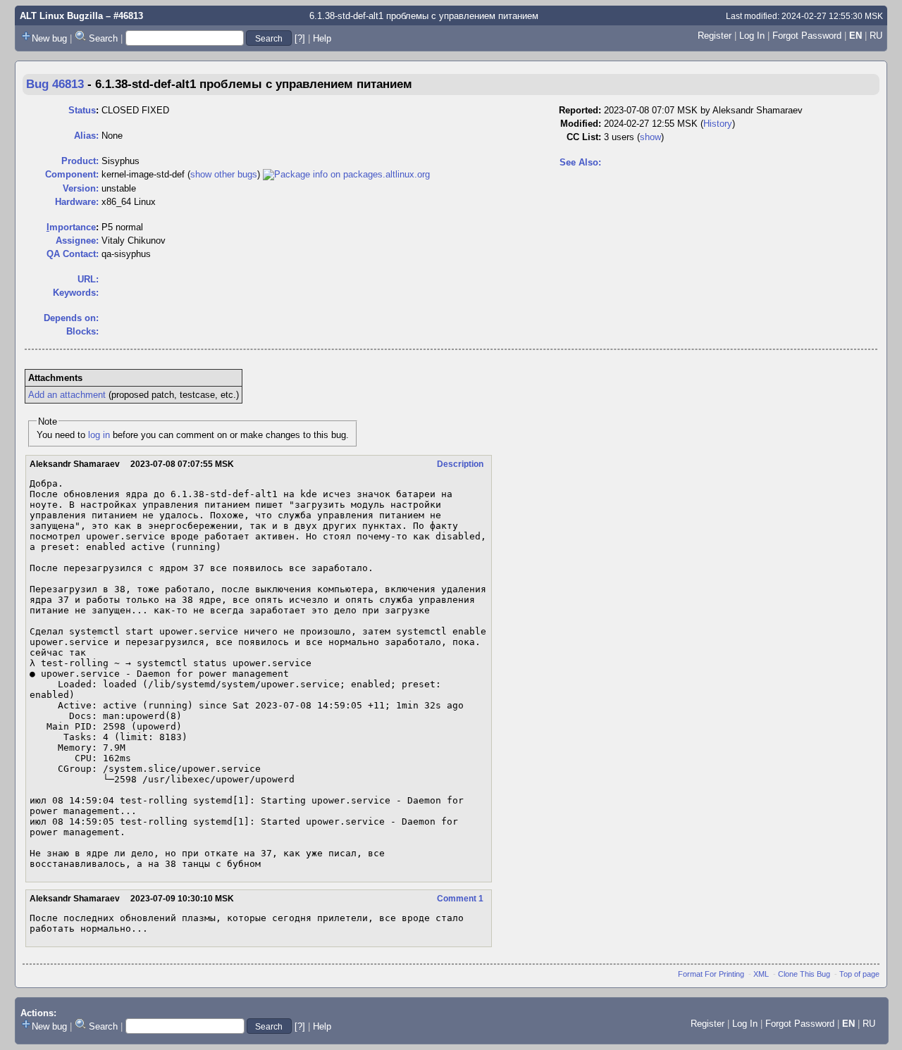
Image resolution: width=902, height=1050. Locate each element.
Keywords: (76, 292)
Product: (80, 161)
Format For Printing (711, 974)
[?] (300, 38)
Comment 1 (460, 899)
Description (460, 464)
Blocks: (82, 331)
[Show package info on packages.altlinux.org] (346, 174)
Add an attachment (67, 394)
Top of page (859, 974)
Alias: (86, 135)
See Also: (580, 162)
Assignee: (77, 240)
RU (876, 35)
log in (99, 435)
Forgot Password (806, 35)
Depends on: (71, 318)
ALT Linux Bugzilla (61, 16)
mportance (71, 227)
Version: (81, 188)
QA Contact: (73, 254)
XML (761, 974)
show (650, 137)
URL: (88, 279)
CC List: (584, 137)
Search (103, 38)
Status (82, 110)
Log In (752, 35)
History (717, 123)
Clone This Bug (804, 974)
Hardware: (77, 201)
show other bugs (223, 174)
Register (714, 35)
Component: (72, 174)
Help (322, 38)
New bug (49, 38)
